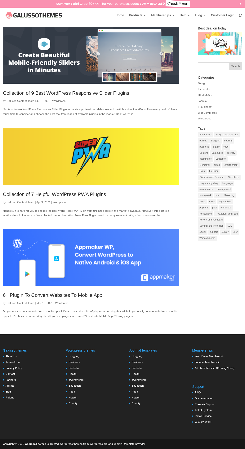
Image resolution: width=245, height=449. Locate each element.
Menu (202, 201)
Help (183, 15)
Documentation (204, 398)
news (212, 201)
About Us (11, 356)
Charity (73, 403)
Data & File (217, 153)
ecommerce (205, 159)
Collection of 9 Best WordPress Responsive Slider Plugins (66, 93)
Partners (11, 379)
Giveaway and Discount (211, 177)
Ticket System (203, 409)
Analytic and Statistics (227, 134)
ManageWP (205, 195)
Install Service (203, 415)
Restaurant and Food (227, 213)
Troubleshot (205, 106)
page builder (225, 201)
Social (202, 232)
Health (73, 373)
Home (119, 15)
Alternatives (205, 134)
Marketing (229, 195)
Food (72, 391)
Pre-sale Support (205, 404)
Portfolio (74, 368)
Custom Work (203, 421)
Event (202, 171)
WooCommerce (207, 112)
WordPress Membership (209, 356)
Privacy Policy (14, 368)
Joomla (202, 100)
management (224, 189)
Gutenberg (233, 177)
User (235, 232)
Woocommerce (207, 238)
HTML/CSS (205, 94)
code (226, 146)
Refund (10, 397)
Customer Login (222, 15)
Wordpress (58, 100)
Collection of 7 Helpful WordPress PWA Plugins (54, 194)
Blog (198, 15)
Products (135, 15)
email (217, 165)
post (214, 207)
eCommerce (76, 379)
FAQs (198, 392)
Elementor (204, 89)
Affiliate (10, 385)
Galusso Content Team (20, 100)
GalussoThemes (35, 443)
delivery (231, 153)
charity (216, 146)
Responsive (205, 213)
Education (221, 159)
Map (218, 195)
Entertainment (231, 165)
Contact (10, 373)
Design (202, 83)
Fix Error (213, 171)
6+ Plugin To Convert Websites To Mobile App (52, 295)
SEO (229, 225)
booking (228, 140)
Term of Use (13, 362)
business (204, 146)
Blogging (215, 140)
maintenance (206, 189)
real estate (225, 207)
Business (74, 362)
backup (203, 140)
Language (227, 183)
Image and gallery (208, 183)
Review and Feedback (211, 219)
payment (203, 207)
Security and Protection (211, 225)
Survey (225, 232)
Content (203, 153)
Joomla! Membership (207, 362)
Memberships (161, 15)
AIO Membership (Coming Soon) (214, 368)
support (214, 232)
